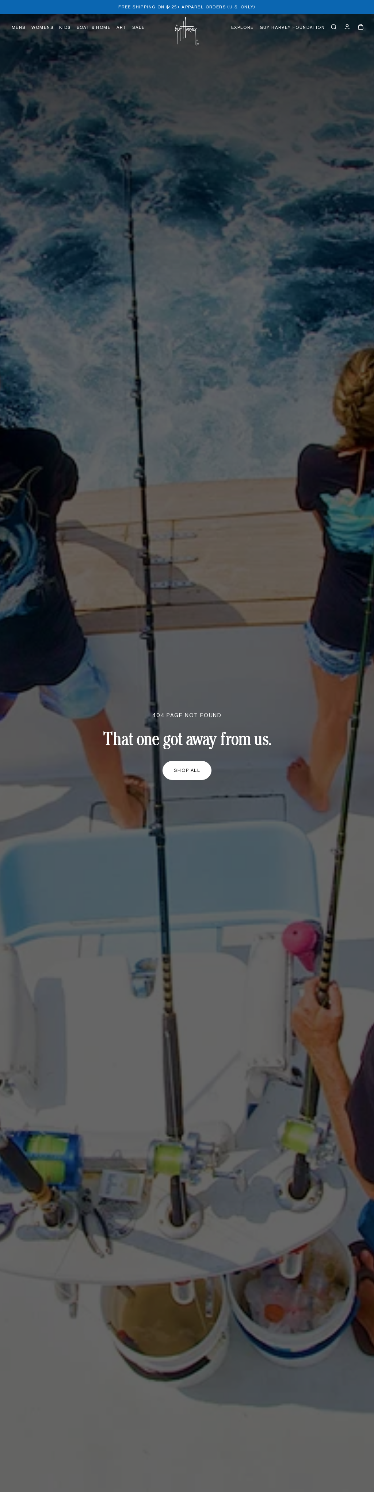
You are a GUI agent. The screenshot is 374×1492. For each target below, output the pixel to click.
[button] (334, 27)
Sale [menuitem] (138, 28)
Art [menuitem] (121, 28)
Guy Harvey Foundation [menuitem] (292, 28)
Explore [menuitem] (242, 28)
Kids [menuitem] (65, 28)
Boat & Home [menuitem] (94, 28)
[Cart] (361, 27)
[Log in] (347, 27)
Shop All (187, 770)
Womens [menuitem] (42, 28)
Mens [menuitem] (19, 28)
